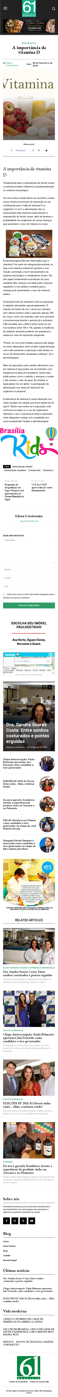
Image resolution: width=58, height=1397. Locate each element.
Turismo (8, 1162)
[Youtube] (31, 1220)
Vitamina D (48, 470)
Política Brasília (13, 1030)
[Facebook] (6, 1220)
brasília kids (35, 470)
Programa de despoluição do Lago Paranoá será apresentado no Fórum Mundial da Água (14, 492)
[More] (46, 150)
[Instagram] (14, 1220)
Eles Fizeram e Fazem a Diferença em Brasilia (29, 968)
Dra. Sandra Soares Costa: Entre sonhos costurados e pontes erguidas (27, 733)
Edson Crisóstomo (12, 64)
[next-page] (49, 687)
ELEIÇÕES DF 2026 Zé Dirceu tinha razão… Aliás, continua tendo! (18, 784)
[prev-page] (44, 687)
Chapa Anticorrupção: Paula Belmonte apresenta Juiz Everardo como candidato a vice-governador (18, 763)
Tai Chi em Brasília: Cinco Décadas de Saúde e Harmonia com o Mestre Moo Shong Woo (28, 1332)
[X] (23, 1220)
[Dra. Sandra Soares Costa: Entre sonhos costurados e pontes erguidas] (29, 716)
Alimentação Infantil (22, 466)
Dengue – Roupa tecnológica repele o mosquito (28, 1343)
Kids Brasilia (29, 43)
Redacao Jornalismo (15, 747)
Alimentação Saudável (15, 470)
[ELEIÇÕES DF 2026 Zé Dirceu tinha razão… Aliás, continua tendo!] (47, 784)
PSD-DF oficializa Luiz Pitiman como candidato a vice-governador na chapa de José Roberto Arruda (19, 824)
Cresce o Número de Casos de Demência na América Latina (23, 1320)
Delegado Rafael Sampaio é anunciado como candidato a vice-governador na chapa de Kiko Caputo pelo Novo (19, 844)
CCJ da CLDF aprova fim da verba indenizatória (42, 487)
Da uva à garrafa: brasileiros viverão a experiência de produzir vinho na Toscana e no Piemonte (19, 804)
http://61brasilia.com (29, 521)
